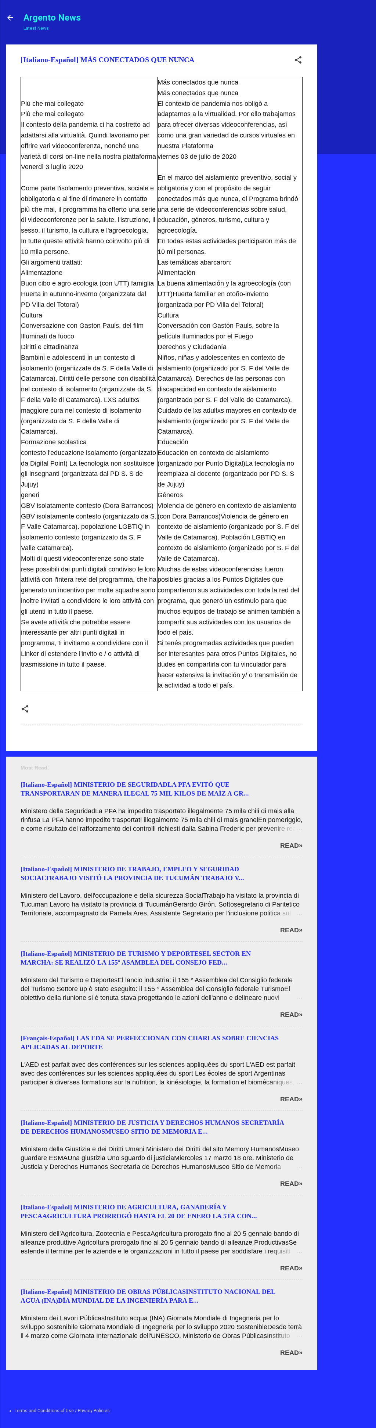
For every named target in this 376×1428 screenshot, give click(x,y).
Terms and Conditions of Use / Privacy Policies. (63, 1410)
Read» (291, 845)
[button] (298, 61)
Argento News (52, 17)
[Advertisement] (345, 154)
